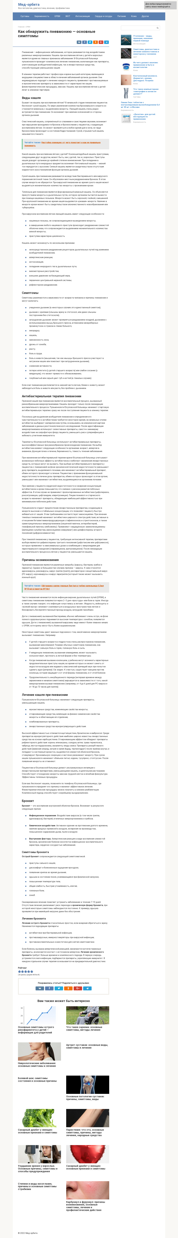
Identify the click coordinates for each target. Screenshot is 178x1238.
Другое (145, 16)
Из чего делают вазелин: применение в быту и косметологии (145, 64)
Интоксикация (82, 16)
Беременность (42, 16)
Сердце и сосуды (103, 16)
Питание (121, 16)
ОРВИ (57, 16)
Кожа (133, 16)
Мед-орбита (28, 4)
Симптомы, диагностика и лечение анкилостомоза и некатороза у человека (146, 51)
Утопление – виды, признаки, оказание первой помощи (143, 38)
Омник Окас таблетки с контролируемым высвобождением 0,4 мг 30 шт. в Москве (140, 104)
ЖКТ (67, 16)
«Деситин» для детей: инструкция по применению (144, 116)
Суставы (25, 16)
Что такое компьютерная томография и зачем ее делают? (145, 91)
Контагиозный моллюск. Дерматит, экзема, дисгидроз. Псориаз (145, 78)
